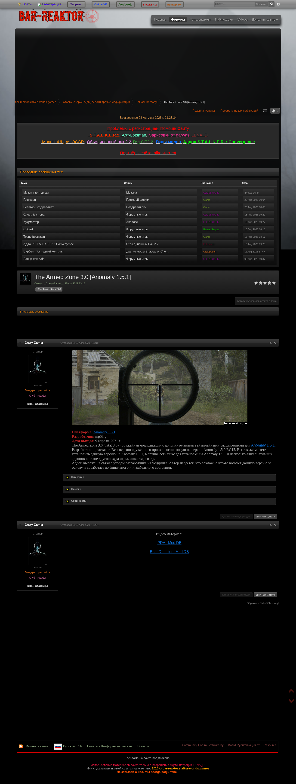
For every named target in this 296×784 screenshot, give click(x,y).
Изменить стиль (37, 746)
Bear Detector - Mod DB (169, 552)
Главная (160, 19)
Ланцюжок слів (33, 259)
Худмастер (31, 222)
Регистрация (51, 4)
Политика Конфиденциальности (109, 746)
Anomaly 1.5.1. (263, 445)
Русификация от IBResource (256, 745)
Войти (27, 4)
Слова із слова (33, 214)
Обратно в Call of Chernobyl (263, 603)
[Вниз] (289, 701)
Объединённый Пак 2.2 (142, 244)
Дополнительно (264, 19)
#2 (271, 524)
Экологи (132, 222)
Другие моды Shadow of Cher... (147, 251)
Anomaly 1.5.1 (104, 432)
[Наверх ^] (289, 691)
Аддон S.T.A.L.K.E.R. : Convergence (48, 244)
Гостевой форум (137, 199)
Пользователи (200, 19)
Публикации (224, 19)
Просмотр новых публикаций (239, 110)
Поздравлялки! (136, 207)
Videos (242, 19)
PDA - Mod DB (169, 543)
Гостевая (29, 199)
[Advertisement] (148, 63)
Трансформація (34, 236)
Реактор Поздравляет (38, 207)
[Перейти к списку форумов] (59, 17)
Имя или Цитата (265, 516)
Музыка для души (36, 192)
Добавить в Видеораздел (236, 516)
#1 (271, 342)
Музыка (131, 192)
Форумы (178, 19)
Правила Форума (203, 110)
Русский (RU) (72, 746)
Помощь (143, 746)
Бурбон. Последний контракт (43, 251)
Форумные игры (137, 214)
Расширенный (278, 4)
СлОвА (28, 229)
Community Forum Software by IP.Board (209, 745)
